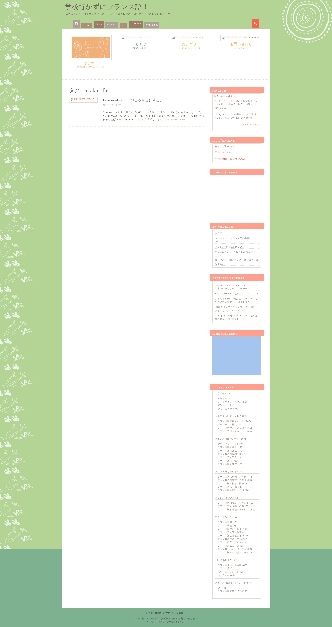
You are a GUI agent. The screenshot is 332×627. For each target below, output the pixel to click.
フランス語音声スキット (231, 421)
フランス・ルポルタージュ (232, 549)
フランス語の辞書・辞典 (231, 506)
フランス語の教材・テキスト (233, 502)
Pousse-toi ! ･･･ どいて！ (230, 293)
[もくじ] (141, 38)
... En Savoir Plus (250, 124)
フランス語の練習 (227, 464)
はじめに (87, 25)
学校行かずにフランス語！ (107, 7)
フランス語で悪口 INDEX (229, 246)
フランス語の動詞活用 (230, 453)
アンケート (136, 23)
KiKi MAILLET (223, 95)
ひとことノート (226, 408)
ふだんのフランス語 (228, 571)
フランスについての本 (230, 528)
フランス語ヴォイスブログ (232, 427)
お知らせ (222, 398)
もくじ (99, 23)
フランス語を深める (226, 471)
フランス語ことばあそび (231, 535)
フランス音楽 (225, 522)
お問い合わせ (152, 24)
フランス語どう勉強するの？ (233, 509)
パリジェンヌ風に (227, 424)
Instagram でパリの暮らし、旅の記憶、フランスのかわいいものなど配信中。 (236, 116)
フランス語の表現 (227, 460)
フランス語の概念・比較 (231, 483)
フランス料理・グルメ (230, 542)
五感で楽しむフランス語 (228, 415)
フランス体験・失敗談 (230, 565)
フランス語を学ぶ (224, 497)
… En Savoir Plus (174, 119)
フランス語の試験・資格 (231, 490)
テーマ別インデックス (230, 401)
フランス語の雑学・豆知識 (232, 479)
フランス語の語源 (227, 486)
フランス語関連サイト (230, 591)
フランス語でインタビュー (232, 552)
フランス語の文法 (227, 450)
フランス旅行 (225, 568)
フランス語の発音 (227, 447)
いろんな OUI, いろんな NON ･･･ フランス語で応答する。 (236, 300)
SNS (220, 587)
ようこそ (220, 393)
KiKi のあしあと (223, 559)
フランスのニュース (228, 545)
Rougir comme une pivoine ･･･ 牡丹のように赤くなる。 (236, 286)
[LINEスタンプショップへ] (236, 194)
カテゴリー (112, 24)
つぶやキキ (224, 575)
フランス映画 (225, 525)
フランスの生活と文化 (230, 539)
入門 (124, 25)
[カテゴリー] (191, 38)
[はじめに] (91, 47)
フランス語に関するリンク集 (231, 582)
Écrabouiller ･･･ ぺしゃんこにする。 (133, 100)
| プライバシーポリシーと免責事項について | (166, 622)
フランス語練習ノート (227, 438)
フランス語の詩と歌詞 (230, 532)
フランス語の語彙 (227, 457)
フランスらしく (223, 517)
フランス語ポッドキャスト (232, 431)
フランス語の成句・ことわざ (233, 476)
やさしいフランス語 (228, 443)
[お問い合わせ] (241, 38)
